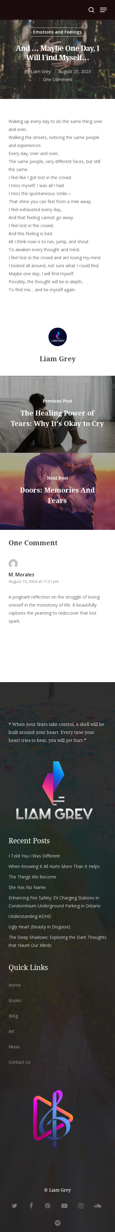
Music (14, 1047)
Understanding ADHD (30, 916)
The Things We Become (32, 877)
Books (15, 1000)
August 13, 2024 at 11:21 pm (34, 581)
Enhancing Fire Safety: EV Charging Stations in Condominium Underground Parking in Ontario (55, 902)
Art (11, 1031)
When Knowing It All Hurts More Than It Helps (54, 866)
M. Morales (21, 574)
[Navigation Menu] (103, 10)
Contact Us (20, 1062)
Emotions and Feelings (57, 32)
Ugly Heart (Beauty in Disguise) (39, 927)
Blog (13, 1016)
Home (15, 985)
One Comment (57, 79)
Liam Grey (41, 71)
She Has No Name (27, 887)
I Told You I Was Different (34, 856)
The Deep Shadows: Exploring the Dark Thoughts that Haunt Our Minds (57, 941)
